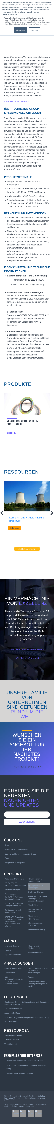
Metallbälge (33, 905)
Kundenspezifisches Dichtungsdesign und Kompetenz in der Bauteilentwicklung (26, 1003)
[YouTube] (38, 1113)
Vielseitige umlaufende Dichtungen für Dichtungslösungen (37, 898)
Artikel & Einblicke (11, 1040)
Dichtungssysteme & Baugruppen (12, 911)
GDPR (31, 1104)
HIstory (7, 845)
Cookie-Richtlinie (10, 1106)
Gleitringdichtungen (36, 892)
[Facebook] (15, 1113)
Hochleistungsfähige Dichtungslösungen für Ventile (37, 983)
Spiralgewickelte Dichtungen (35, 886)
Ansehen (11, 433)
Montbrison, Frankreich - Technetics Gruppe (25, 1060)
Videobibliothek (10, 1044)
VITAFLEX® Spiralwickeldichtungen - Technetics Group (26, 1067)
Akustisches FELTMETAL (34, 917)
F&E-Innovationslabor (13, 1009)
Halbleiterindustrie (35, 952)
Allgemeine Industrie (12, 955)
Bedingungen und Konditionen (16, 1104)
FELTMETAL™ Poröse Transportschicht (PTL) (13, 904)
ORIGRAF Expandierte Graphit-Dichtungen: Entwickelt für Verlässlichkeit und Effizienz (14, 921)
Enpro (6, 858)
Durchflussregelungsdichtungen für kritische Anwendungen (39, 970)
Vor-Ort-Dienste (10, 1022)
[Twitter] (23, 1113)
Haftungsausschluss (26, 1106)
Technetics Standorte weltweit (16, 849)
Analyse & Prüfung (12, 1013)
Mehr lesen (14, 528)
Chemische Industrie (12, 968)
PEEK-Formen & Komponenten (35, 880)
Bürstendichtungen (12, 890)
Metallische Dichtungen (14, 879)
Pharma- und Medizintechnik (34, 947)
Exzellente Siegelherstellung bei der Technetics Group (26, 1017)
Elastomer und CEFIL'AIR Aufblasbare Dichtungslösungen (14, 896)
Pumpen (31, 977)
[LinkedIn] (31, 1113)
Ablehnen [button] (34, 30)
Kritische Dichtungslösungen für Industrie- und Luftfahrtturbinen (13, 980)
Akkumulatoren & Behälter (35, 910)
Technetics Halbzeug (36, 930)
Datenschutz (40, 1104)
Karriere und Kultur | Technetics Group (20, 854)
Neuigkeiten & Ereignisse (14, 862)
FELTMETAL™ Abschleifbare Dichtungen (15, 884)
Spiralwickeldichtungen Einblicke (20, 1073)
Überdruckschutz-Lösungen (35, 924)
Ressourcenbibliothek (13, 1035)
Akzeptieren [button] (20, 30)
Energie (7, 950)
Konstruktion (9, 973)
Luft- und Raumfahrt (12, 946)
